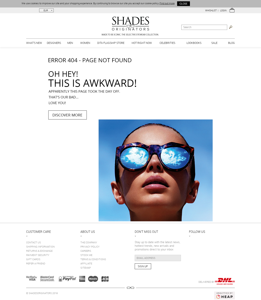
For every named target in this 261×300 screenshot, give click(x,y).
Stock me (86, 255)
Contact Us (33, 242)
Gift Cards (33, 259)
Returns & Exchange (39, 251)
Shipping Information (40, 246)
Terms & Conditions (93, 259)
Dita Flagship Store (110, 43)
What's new (34, 43)
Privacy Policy (90, 246)
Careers (85, 251)
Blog (231, 43)
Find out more (167, 3)
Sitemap (85, 267)
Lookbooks (193, 43)
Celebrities (167, 43)
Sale (214, 43)
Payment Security (37, 255)
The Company (88, 242)
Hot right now (142, 43)
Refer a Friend (35, 263)
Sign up (143, 266)
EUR (46, 10)
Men (70, 43)
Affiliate (86, 263)
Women (85, 43)
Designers (54, 43)
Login (223, 10)
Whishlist (211, 10)
